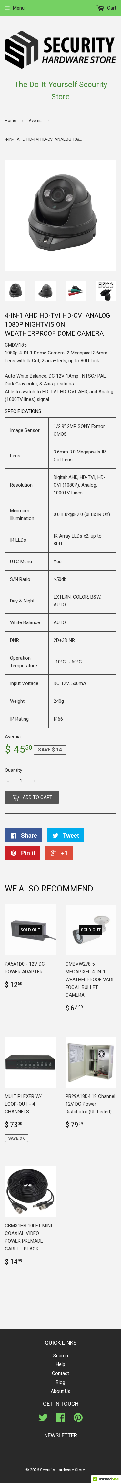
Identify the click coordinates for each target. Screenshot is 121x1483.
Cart (111, 8)
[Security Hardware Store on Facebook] (61, 1420)
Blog (60, 1382)
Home (10, 120)
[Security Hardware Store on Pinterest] (78, 1420)
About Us (60, 1391)
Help (60, 1364)
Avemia (36, 120)
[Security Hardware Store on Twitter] (43, 1420)
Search (60, 1356)
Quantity (13, 770)
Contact (60, 1373)
